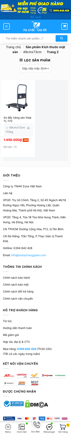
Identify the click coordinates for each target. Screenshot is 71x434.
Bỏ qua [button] (35, 17)
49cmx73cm (32, 52)
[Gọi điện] (35, 424)
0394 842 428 (26, 349)
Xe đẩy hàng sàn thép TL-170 (17, 119)
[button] (6, 26)
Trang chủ (13, 47)
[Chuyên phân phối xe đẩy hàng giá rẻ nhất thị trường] (35, 26)
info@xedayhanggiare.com (28, 255)
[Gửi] (61, 38)
